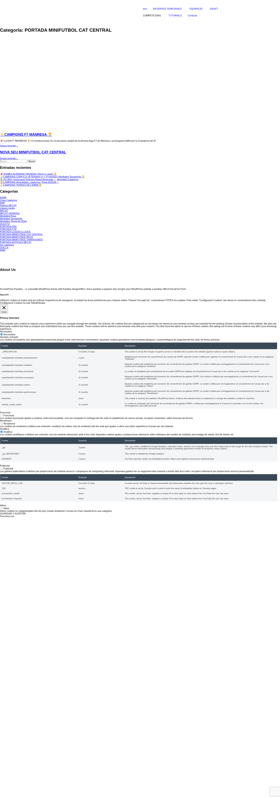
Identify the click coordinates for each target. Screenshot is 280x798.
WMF (3, 250)
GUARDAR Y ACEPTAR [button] (13, 513)
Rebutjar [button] (40, 303)
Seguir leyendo (9, 146)
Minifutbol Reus (8, 216)
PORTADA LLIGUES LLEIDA (15, 232)
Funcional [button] (5, 412)
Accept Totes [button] (29, 303)
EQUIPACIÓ (196, 9)
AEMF (3, 197)
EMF (2, 203)
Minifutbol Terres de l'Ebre (13, 221)
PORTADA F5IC (8, 226)
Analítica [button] (4, 429)
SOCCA (4, 247)
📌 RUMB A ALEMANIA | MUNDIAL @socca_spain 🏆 (28, 174)
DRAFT (214, 9)
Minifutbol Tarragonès (11, 218)
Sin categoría (7, 245)
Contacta (192, 15)
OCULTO (5, 224)
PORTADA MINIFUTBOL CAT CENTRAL (21, 234)
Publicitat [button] (5, 465)
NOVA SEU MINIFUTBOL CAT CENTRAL (33, 152)
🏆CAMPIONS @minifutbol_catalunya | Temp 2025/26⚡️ (29, 182)
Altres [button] (3, 505)
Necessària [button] (6, 331)
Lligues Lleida (7, 208)
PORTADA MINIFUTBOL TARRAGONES (21, 239)
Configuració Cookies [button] (11, 303)
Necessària (9, 334)
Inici (145, 9)
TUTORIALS (175, 15)
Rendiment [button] (5, 421)
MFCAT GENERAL (10, 213)
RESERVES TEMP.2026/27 (167, 9)
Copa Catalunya (8, 200)
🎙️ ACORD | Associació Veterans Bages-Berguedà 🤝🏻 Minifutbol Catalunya (39, 179)
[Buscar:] (14, 161)
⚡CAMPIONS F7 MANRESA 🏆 (26, 134)
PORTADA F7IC (8, 229)
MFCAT (4, 211)
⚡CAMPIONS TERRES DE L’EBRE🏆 (21, 185)
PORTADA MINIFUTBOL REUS (16, 237)
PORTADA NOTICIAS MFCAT (16, 242)
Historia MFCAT (8, 205)
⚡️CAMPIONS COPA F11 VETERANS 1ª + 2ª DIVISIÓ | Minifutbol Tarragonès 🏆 (42, 177)
